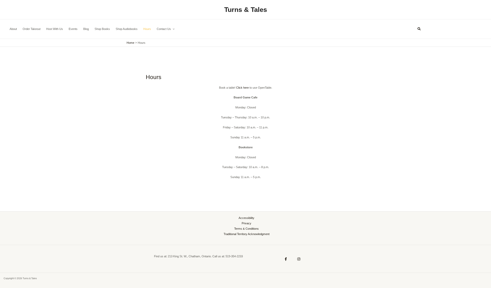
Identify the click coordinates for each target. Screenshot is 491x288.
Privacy (246, 223)
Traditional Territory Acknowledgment (246, 234)
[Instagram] (299, 259)
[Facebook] (286, 259)
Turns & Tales (245, 9)
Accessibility (246, 218)
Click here (242, 87)
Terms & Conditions (246, 228)
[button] (173, 29)
